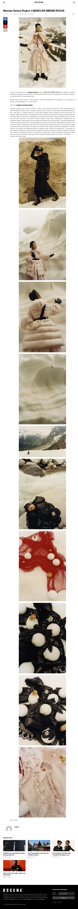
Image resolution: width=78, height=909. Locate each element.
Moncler (25, 14)
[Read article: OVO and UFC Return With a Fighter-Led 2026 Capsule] (14, 865)
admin (17, 827)
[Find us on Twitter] (55, 902)
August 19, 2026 (56, 857)
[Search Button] (74, 2)
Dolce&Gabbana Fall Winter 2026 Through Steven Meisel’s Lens (61, 854)
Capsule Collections (18, 14)
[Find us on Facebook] (52, 902)
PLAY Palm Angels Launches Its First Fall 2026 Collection (38, 854)
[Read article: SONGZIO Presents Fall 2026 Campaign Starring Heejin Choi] (14, 845)
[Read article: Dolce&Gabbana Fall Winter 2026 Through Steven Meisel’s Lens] (63, 845)
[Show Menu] (4, 2)
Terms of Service (41, 899)
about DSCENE (27, 899)
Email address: (54, 893)
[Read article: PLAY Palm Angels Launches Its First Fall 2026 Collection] (39, 845)
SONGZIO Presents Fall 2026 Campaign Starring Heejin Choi (14, 854)
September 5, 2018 (7, 14)
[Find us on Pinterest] (60, 902)
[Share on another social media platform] (5, 30)
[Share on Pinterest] (5, 26)
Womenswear (31, 14)
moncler (16, 820)
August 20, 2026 (7, 857)
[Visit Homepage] (39, 2)
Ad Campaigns (7, 849)
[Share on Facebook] (5, 19)
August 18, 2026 (7, 877)
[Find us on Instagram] (57, 902)
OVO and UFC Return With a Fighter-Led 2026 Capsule (14, 874)
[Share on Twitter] (5, 23)
